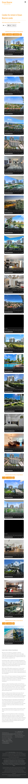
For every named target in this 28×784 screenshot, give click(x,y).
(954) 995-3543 (20, 731)
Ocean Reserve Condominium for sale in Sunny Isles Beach (14, 760)
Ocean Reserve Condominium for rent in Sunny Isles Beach (14, 761)
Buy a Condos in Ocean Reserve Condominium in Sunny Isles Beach (14, 763)
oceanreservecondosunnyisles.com (8, 734)
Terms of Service (9, 740)
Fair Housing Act (6, 743)
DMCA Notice (6, 741)
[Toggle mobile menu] (25, 2)
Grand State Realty (12, 752)
